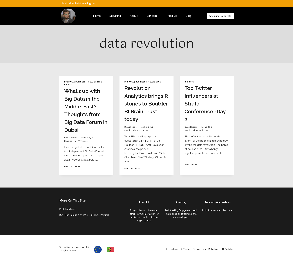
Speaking (115, 16)
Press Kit (171, 16)
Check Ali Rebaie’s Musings (76, 3)
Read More (72, 166)
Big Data (69, 82)
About (134, 16)
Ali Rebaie (71, 137)
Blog (189, 16)
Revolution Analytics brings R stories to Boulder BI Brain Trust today (146, 103)
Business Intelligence (88, 82)
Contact (151, 16)
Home (97, 16)
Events (68, 85)
